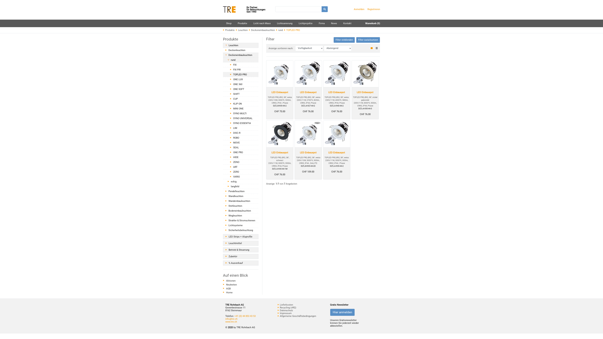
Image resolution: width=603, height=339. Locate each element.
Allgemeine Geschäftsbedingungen (297, 316)
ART (235, 167)
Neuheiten (231, 284)
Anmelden (359, 9)
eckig (233, 181)
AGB (228, 288)
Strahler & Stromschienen (241, 220)
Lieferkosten (286, 304)
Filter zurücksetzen (368, 39)
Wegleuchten (235, 215)
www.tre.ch (231, 321)
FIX (234, 64)
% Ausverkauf (236, 263)
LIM (235, 128)
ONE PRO (238, 152)
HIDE (236, 157)
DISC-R (236, 133)
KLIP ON (237, 103)
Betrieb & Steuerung (239, 249)
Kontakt (347, 23)
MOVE (236, 142)
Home (229, 292)
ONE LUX (238, 79)
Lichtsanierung (284, 23)
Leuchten (242, 30)
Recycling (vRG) (287, 307)
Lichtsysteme (235, 225)
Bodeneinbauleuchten (239, 210)
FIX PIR (237, 69)
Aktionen (231, 280)
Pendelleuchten (236, 191)
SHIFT (236, 94)
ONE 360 (237, 84)
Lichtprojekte (305, 23)
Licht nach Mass (262, 23)
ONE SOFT (238, 89)
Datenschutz (286, 310)
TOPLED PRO (240, 74)
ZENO (236, 162)
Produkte (242, 24)
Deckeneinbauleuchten (262, 30)
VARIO (236, 176)
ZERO (236, 171)
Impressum (285, 313)
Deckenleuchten (236, 50)
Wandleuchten (235, 196)
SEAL (236, 147)
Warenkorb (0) (372, 23)
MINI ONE (238, 108)
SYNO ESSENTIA (242, 123)
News (334, 23)
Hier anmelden (342, 312)
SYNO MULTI (240, 113)
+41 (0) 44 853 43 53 (245, 316)
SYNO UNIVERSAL (243, 118)
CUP (235, 98)
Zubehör (233, 256)
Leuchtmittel (235, 243)
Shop (228, 23)
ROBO (236, 137)
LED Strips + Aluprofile (240, 236)
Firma (322, 23)
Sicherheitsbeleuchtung (240, 230)
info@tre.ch (231, 318)
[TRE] (235, 9)
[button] (344, 40)
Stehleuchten (235, 205)
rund (280, 30)
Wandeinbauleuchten (239, 201)
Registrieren (373, 9)
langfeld (235, 186)
